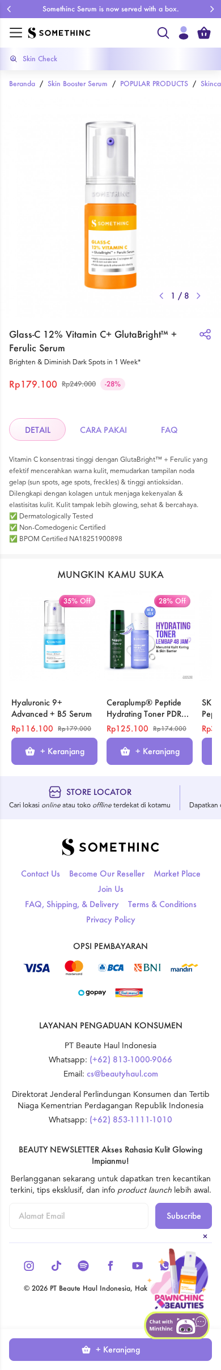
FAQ (169, 429)
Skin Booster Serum (78, 83)
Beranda (22, 83)
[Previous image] (161, 295)
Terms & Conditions (162, 904)
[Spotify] (83, 1266)
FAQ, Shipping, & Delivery (72, 904)
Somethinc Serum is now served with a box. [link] (110, 9)
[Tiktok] (56, 1266)
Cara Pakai (103, 429)
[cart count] (204, 33)
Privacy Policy (110, 919)
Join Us (111, 889)
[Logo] (89, 33)
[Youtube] (138, 1266)
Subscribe (184, 1215)
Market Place (177, 873)
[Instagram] (29, 1266)
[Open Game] (178, 1279)
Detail (37, 429)
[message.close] (205, 1236)
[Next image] (198, 295)
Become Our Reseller (106, 873)
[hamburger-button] (16, 33)
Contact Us (40, 873)
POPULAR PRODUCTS (154, 83)
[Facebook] (110, 1266)
